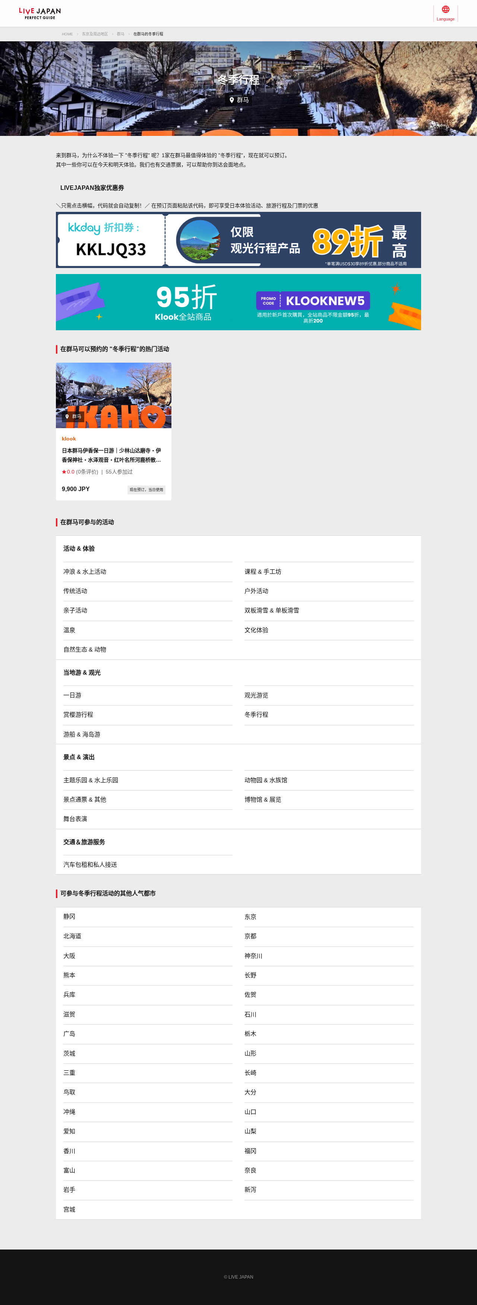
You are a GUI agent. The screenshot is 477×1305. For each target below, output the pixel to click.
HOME (67, 34)
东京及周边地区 (95, 34)
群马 (120, 34)
